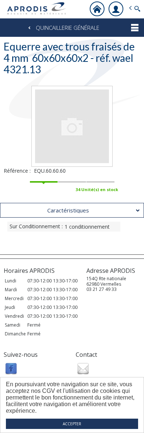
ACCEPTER (72, 423)
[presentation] (72, 210)
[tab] (72, 210)
